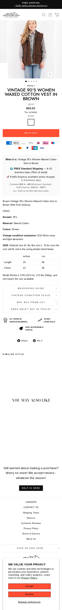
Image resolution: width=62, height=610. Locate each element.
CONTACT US (31, 507)
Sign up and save (30, 548)
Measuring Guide (31, 288)
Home (30, 85)
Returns (31, 518)
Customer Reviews (31, 523)
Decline (29, 594)
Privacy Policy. (29, 578)
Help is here (31, 488)
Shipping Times (31, 513)
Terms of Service (31, 533)
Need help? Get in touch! (31, 309)
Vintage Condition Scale (30, 295)
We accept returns (41, 473)
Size (31, 116)
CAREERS (31, 502)
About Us (31, 539)
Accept (29, 586)
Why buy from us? (31, 302)
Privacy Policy (31, 528)
